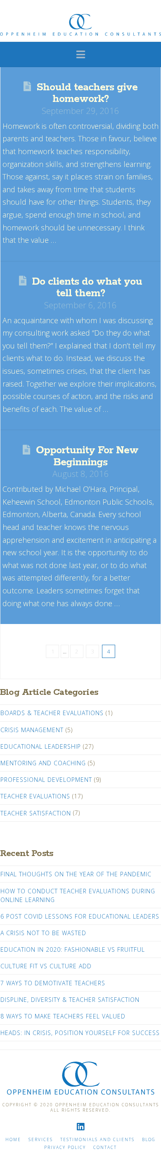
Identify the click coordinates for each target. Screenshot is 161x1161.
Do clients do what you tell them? (87, 287)
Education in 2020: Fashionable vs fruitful (72, 949)
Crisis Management (32, 730)
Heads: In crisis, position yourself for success (80, 1033)
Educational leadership (40, 746)
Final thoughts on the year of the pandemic (76, 874)
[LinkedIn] (80, 1126)
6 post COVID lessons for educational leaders (79, 916)
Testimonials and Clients (97, 1139)
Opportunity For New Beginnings (87, 456)
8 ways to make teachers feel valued (62, 1016)
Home (13, 1139)
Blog (149, 1139)
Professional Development (46, 780)
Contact (105, 1147)
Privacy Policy (65, 1147)
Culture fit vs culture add (46, 966)
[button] (80, 54)
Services (40, 1139)
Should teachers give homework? (87, 93)
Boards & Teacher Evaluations (52, 713)
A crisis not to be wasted (43, 933)
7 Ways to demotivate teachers (52, 983)
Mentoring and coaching (43, 763)
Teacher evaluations (35, 796)
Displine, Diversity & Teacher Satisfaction (70, 1000)
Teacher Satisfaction (35, 813)
